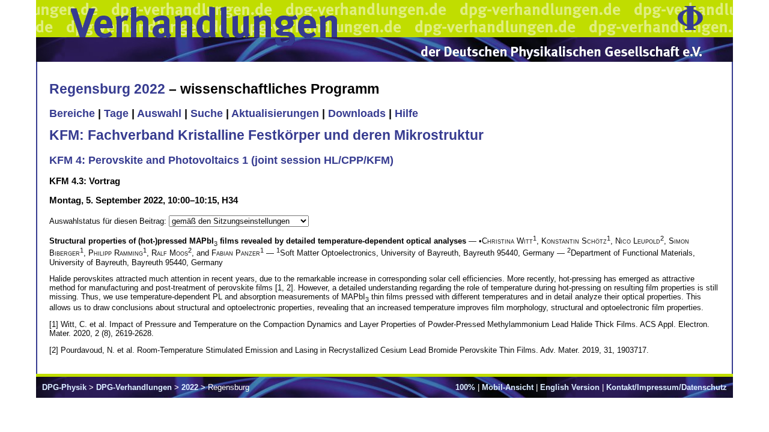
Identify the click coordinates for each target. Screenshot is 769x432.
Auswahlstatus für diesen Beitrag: (109, 221)
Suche (206, 113)
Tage (116, 113)
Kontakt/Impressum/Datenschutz (666, 387)
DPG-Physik (64, 387)
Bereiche (72, 113)
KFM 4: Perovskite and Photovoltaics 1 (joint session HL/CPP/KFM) (221, 160)
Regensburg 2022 (107, 89)
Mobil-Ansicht (507, 387)
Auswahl (159, 113)
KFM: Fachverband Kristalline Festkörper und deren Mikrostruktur (266, 135)
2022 (189, 387)
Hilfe (406, 113)
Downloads (357, 113)
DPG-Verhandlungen (134, 387)
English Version (570, 387)
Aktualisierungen (275, 113)
